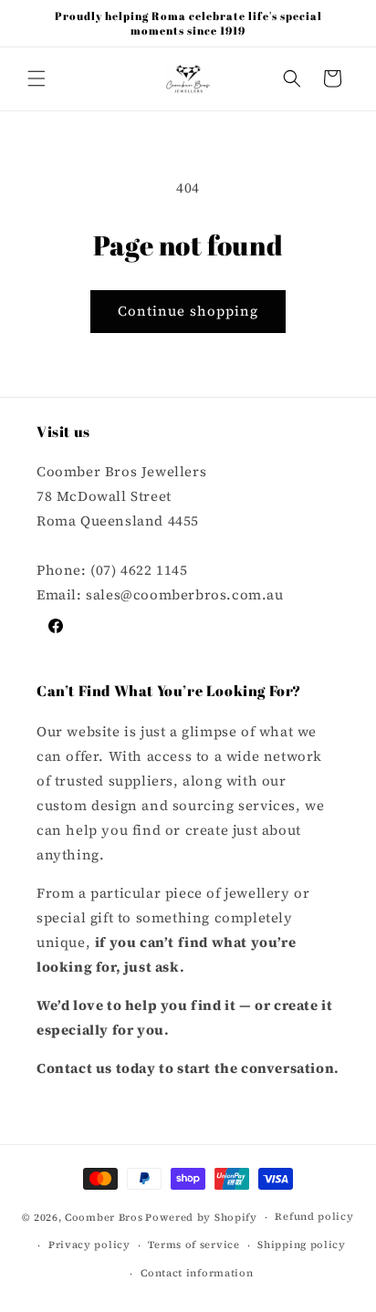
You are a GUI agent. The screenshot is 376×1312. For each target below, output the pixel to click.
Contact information (197, 1273)
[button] (36, 78)
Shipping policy (301, 1245)
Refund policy (314, 1216)
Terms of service (193, 1245)
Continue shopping (188, 310)
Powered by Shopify (201, 1217)
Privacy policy (89, 1245)
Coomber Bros (103, 1217)
